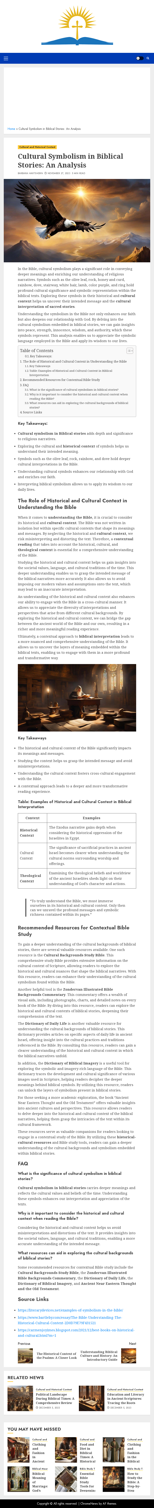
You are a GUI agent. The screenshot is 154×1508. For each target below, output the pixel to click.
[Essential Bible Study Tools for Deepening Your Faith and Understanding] (66, 1479)
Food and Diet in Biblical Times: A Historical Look (88, 1455)
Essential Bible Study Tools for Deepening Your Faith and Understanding (92, 1488)
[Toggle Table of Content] (128, 351)
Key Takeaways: (41, 356)
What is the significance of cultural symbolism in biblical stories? (74, 389)
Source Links (32, 412)
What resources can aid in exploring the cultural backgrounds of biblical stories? (78, 405)
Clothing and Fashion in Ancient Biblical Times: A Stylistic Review (39, 1461)
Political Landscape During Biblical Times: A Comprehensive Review (55, 1398)
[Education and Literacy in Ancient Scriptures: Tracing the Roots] (91, 1398)
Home (11, 129)
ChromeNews (89, 1503)
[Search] (148, 58)
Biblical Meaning (42, 1469)
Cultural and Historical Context (37, 147)
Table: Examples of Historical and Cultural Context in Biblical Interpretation (70, 373)
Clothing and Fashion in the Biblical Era (134, 1455)
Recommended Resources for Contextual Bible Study (61, 380)
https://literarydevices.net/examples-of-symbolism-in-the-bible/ (70, 1310)
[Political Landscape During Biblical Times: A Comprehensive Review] (20, 1398)
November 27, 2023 (59, 173)
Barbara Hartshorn (30, 173)
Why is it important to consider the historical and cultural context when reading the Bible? (78, 396)
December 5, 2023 (49, 1407)
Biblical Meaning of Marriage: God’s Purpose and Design (40, 1488)
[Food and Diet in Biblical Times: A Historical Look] (66, 1450)
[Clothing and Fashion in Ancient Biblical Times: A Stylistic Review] (18, 1450)
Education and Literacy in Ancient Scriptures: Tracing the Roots (125, 1398)
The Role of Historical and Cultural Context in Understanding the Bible (75, 361)
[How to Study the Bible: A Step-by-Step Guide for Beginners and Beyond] (114, 1479)
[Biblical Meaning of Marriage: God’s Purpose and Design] (18, 1479)
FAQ (26, 385)
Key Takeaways (39, 366)
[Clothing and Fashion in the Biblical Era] (114, 1450)
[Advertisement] (77, 98)
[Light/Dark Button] (140, 58)
